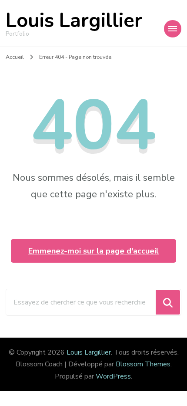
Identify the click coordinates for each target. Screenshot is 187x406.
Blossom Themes (143, 364)
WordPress (113, 376)
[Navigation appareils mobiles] (172, 28)
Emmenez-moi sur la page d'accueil (93, 251)
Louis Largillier (74, 20)
